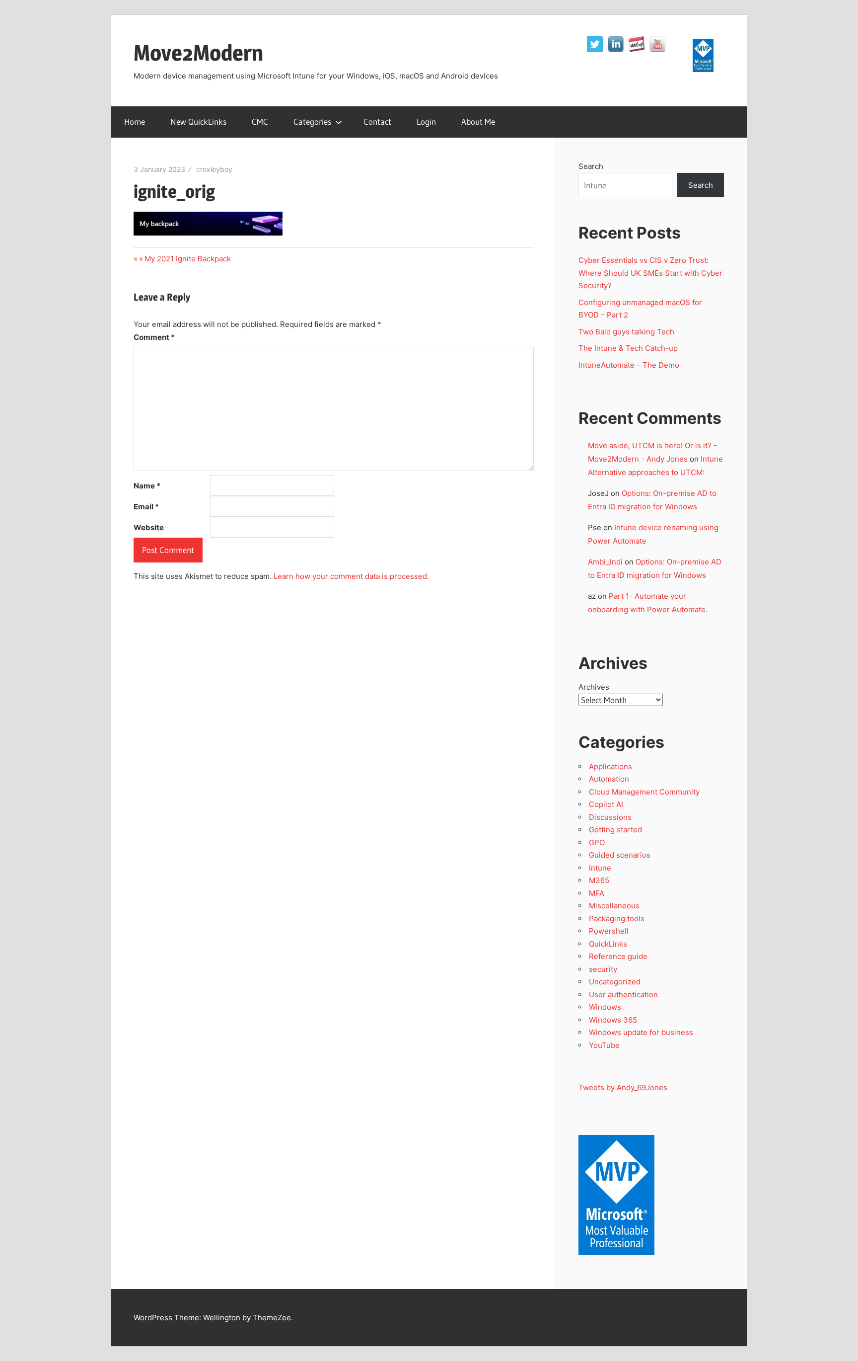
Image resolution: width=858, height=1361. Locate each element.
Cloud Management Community (644, 792)
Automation (609, 779)
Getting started (615, 829)
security (603, 969)
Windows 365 (613, 1020)
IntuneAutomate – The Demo (628, 365)
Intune (600, 868)
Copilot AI (606, 804)
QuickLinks (608, 944)
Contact (377, 121)
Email (146, 506)
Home (134, 121)
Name (147, 485)
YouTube (604, 1045)
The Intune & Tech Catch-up (629, 348)
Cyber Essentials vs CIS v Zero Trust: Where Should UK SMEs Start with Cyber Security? (650, 272)
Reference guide (618, 956)
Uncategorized (615, 981)
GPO (597, 842)
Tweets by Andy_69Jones (622, 1087)
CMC (260, 121)
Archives (593, 687)
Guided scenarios (619, 855)
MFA (596, 893)
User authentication (623, 994)
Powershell (609, 931)
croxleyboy (214, 169)
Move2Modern (198, 52)
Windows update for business (641, 1032)
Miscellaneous (614, 905)
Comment (154, 337)
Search (590, 166)
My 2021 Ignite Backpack (187, 258)
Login (426, 121)
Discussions (610, 817)
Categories (312, 121)
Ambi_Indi (605, 561)
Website (149, 527)
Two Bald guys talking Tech (626, 331)
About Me (478, 121)
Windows (605, 1007)
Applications (610, 766)
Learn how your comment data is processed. (351, 576)
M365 (599, 880)
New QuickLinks (198, 121)
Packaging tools (616, 918)
